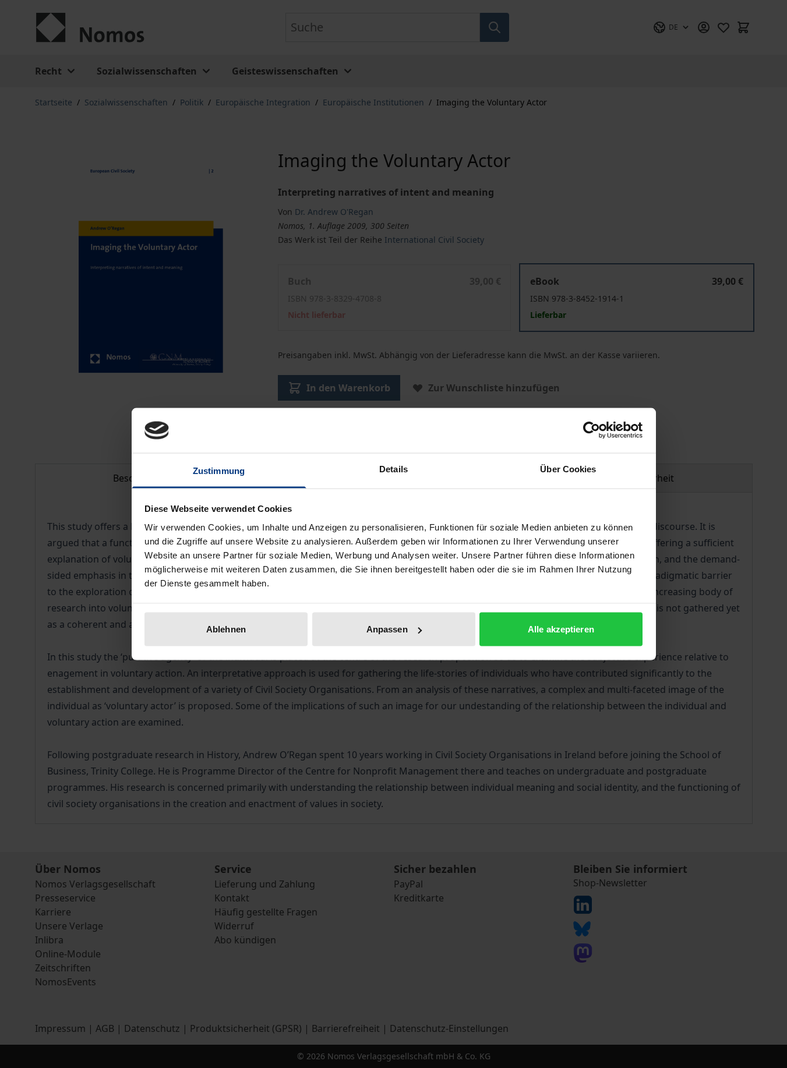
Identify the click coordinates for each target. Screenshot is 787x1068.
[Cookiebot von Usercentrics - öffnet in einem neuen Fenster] (592, 430)
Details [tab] (393, 468)
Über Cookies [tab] (568, 468)
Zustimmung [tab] (219, 470)
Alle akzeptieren (561, 629)
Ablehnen (226, 629)
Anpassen (387, 629)
